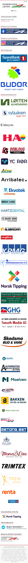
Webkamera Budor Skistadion (20, 560)
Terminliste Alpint (9, 556)
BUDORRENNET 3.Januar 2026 (19, 552)
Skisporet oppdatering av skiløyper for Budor (9, 554)
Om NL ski (10, 549)
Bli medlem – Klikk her (21, 549)
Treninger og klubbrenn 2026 (8, 552)
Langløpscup (24, 553)
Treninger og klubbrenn (12, 557)
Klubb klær (20, 554)
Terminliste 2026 (15, 556)
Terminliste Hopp (20, 557)
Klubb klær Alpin (22, 556)
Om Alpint (24, 554)
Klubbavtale (12, 550)
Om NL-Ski (14, 549)
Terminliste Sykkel (6, 560)
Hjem (3, 549)
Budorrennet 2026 (14, 561)
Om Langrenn (17, 550)
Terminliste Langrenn (17, 553)
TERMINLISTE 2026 (5, 21)
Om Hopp (5, 557)
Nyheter (6, 549)
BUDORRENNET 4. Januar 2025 (7, 553)
